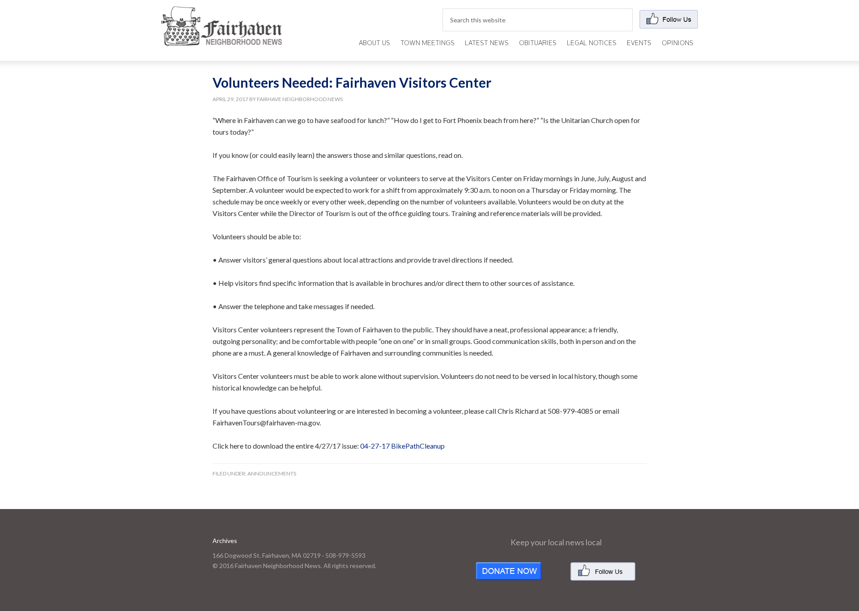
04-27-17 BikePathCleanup (402, 445)
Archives (225, 540)
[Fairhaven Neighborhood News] (221, 38)
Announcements (271, 473)
